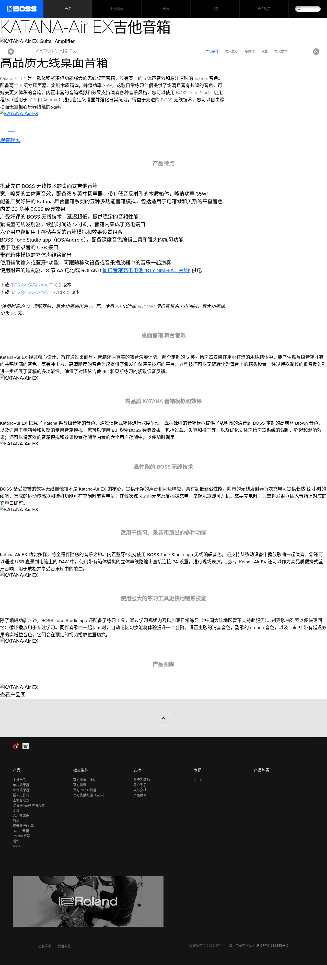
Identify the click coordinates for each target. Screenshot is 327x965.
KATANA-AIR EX (56, 51)
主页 (10, 51)
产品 (16, 770)
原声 (16, 821)
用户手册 (140, 785)
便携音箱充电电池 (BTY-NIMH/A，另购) (146, 271)
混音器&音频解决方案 (29, 805)
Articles (199, 780)
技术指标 (231, 52)
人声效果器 (21, 816)
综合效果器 (21, 790)
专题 (215, 9)
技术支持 (280, 52)
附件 (16, 841)
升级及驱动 (141, 780)
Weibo (316, 51)
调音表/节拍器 (23, 826)
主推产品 (19, 780)
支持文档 (140, 790)
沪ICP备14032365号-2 (272, 946)
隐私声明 (45, 946)
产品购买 (264, 9)
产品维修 (140, 795)
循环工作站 (21, 795)
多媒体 (250, 52)
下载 (264, 52)
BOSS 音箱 (21, 831)
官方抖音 (79, 785)
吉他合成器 (21, 800)
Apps (16, 846)
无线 (16, 810)
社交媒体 (117, 9)
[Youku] (25, 748)
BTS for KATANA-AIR (31, 285)
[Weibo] (16, 748)
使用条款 (64, 946)
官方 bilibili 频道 (84, 790)
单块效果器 (21, 785)
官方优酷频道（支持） (89, 795)
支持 (166, 9)
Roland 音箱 (21, 836)
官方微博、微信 (84, 780)
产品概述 (212, 52)
